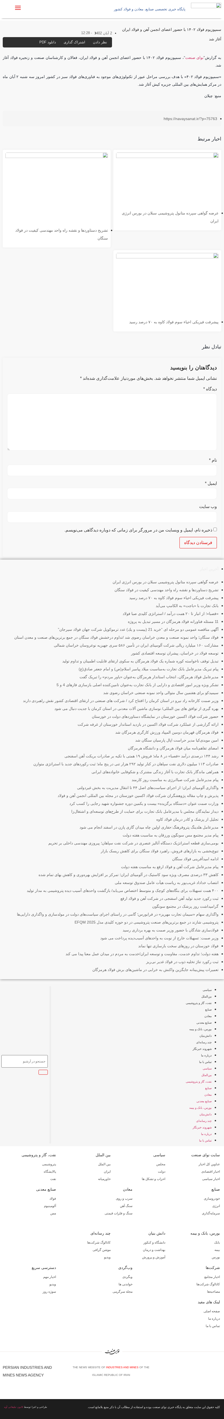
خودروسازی (212, 1198)
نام (213, 460)
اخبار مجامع (212, 1277)
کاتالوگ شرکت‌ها (99, 1242)
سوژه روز (49, 1291)
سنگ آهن (126, 1206)
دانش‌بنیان (205, 1035)
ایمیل (211, 483)
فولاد (52, 1198)
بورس (216, 1257)
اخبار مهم (49, 1277)
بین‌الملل (206, 996)
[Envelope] (202, 1373)
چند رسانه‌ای (204, 1042)
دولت (161, 1171)
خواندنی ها (125, 1284)
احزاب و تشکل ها (153, 1179)
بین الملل (103, 1155)
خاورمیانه (104, 1179)
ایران (107, 1171)
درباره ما (206, 1055)
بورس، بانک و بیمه (200, 1029)
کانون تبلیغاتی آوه (13, 1407)
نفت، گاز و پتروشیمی (199, 1003)
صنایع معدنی (204, 1022)
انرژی (216, 1206)
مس (53, 1213)
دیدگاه (210, 389)
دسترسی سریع (44, 1267)
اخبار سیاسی (211, 1179)
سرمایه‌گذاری (211, 1213)
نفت (53, 1179)
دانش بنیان (156, 1233)
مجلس (160, 1164)
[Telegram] (218, 1373)
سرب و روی (124, 1198)
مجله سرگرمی (122, 1291)
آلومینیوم (50, 1206)
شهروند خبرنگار (202, 1048)
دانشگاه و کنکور (154, 1242)
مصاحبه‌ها (213, 1291)
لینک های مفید (209, 1302)
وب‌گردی (125, 1267)
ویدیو (107, 1257)
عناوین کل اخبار (209, 1164)
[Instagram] (210, 1373)
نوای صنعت (194, 57)
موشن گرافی (102, 1250)
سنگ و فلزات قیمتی (118, 1213)
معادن (208, 1016)
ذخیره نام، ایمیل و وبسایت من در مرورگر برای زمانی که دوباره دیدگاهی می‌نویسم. (138, 530)
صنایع (208, 1009)
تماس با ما (205, 1061)
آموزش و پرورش (153, 1257)
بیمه (217, 1250)
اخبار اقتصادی (210, 1171)
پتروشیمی (49, 1164)
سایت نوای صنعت (205, 1155)
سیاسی (207, 989)
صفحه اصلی (212, 1311)
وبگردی (127, 1277)
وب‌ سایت (208, 506)
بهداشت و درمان (154, 1250)
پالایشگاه (50, 1171)
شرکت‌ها (213, 1267)
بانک (217, 1242)
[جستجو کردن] (43, 1072)
